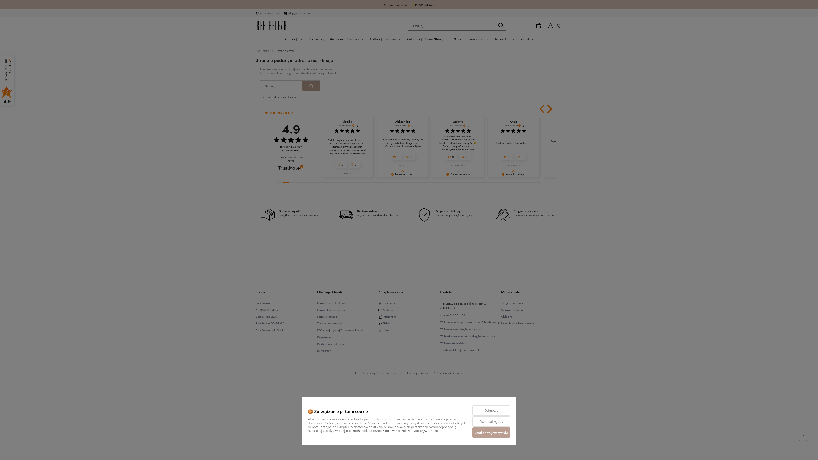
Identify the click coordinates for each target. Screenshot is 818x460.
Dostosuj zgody (491, 421)
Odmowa (491, 410)
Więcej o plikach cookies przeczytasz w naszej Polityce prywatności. (387, 430)
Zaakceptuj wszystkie (491, 432)
